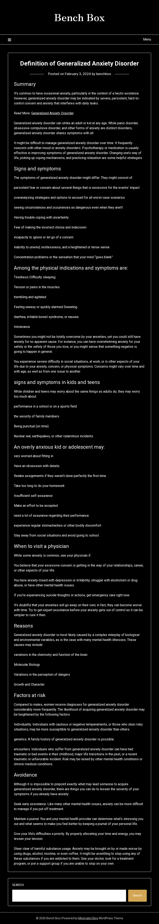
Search (18, 885)
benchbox (103, 74)
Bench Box (79, 17)
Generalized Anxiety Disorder (52, 113)
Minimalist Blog (88, 918)
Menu (147, 39)
